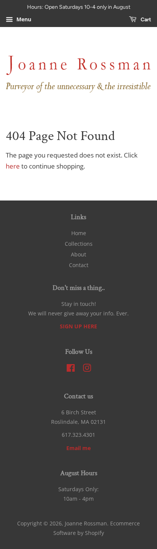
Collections (79, 243)
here (13, 166)
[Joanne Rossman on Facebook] (70, 369)
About (78, 254)
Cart (145, 19)
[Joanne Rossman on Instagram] (87, 369)
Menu (23, 19)
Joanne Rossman (86, 523)
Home (78, 233)
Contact (78, 265)
